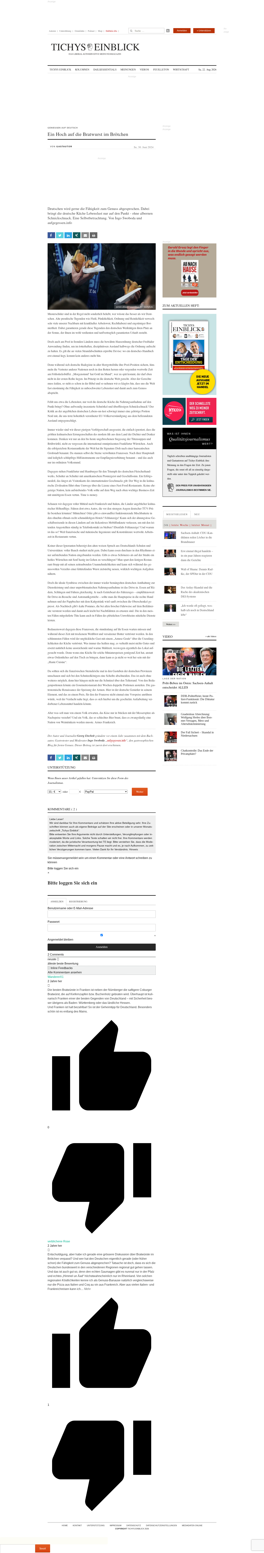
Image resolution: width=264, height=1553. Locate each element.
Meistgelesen (177, 514)
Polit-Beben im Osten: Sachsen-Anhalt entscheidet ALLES (188, 685)
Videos (144, 69)
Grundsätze (79, 30)
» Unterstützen (204, 30)
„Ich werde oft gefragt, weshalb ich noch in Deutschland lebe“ (197, 610)
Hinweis (133, 849)
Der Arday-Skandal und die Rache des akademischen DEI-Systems (196, 591)
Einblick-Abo (111, 30)
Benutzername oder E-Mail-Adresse (70, 908)
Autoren (52, 30)
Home (65, 1525)
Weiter (139, 791)
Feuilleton (161, 69)
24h (166, 525)
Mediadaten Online (192, 1525)
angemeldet (70, 857)
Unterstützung (65, 30)
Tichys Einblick (60, 69)
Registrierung (78, 901)
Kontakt (77, 1525)
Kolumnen (82, 69)
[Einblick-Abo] (189, 354)
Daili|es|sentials (105, 69)
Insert (43, 1548)
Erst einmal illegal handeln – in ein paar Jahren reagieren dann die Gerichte (197, 555)
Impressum (115, 1525)
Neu (197, 514)
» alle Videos (210, 636)
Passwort (53, 921)
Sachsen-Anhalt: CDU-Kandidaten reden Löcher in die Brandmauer (197, 537)
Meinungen (128, 69)
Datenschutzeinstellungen (161, 1525)
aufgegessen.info (116, 740)
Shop (100, 30)
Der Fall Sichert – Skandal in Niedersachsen (197, 734)
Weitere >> (170, 624)
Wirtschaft (181, 69)
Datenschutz (133, 1525)
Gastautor (64, 146)
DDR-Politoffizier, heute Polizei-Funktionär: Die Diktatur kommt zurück (197, 699)
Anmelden (182, 30)
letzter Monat (201, 525)
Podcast (91, 30)
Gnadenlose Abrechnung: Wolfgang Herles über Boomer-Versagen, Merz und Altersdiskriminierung (196, 719)
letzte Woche (180, 525)
